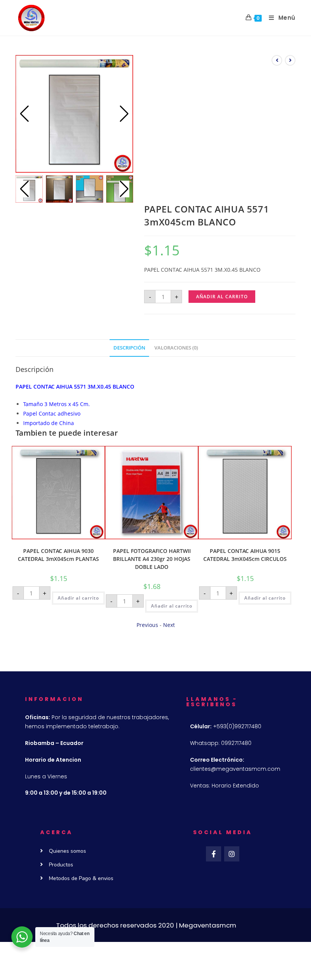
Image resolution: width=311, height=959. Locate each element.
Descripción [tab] (129, 348)
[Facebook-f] (213, 853)
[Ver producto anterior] (277, 60)
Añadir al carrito (222, 296)
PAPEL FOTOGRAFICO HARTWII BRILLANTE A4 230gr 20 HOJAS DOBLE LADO (152, 558)
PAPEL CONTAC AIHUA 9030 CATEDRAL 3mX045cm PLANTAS (58, 554)
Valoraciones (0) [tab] (176, 348)
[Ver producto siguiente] (290, 60)
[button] (124, 114)
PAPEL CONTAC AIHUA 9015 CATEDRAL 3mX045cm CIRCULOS (245, 554)
